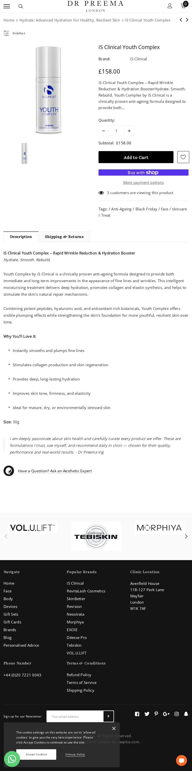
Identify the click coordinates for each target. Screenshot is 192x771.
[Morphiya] (159, 528)
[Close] (114, 729)
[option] (49, 90)
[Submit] (109, 716)
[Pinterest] (156, 714)
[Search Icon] (20, 6)
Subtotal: (106, 142)
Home (9, 20)
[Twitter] (147, 714)
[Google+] (166, 714)
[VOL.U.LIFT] (33, 527)
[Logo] (95, 6)
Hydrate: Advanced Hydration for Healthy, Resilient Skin (70, 20)
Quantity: (106, 120)
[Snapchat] (186, 714)
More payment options (143, 182)
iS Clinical (138, 58)
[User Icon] (170, 6)
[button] (181, 760)
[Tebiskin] (96, 536)
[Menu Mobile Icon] (7, 6)
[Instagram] (176, 714)
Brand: (104, 58)
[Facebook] (137, 714)
